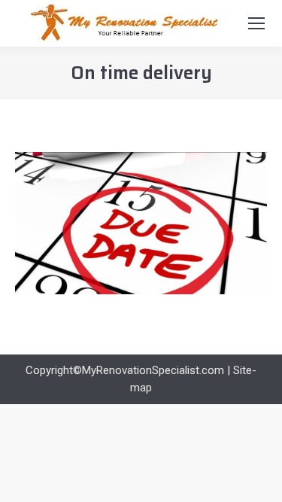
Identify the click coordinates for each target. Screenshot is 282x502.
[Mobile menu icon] (256, 23)
